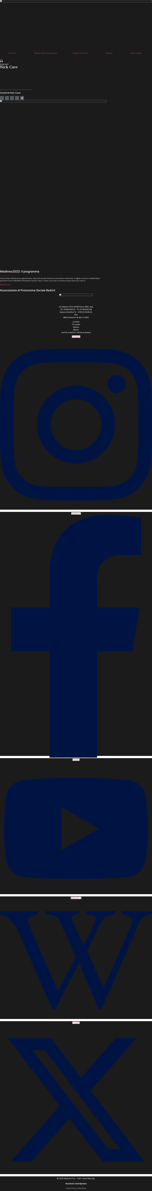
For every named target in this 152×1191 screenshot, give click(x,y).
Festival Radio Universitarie (45, 53)
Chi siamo (12, 53)
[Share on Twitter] (7, 98)
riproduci (5, 285)
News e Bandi (136, 53)
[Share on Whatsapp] (17, 98)
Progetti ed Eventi (80, 53)
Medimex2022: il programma (19, 271)
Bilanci (76, 330)
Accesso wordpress (76, 1183)
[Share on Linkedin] (12, 98)
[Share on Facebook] (2, 98)
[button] (2, 57)
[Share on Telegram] (22, 98)
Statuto (76, 327)
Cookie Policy (81, 1188)
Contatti (76, 322)
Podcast (109, 53)
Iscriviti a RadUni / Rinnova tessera (76, 332)
